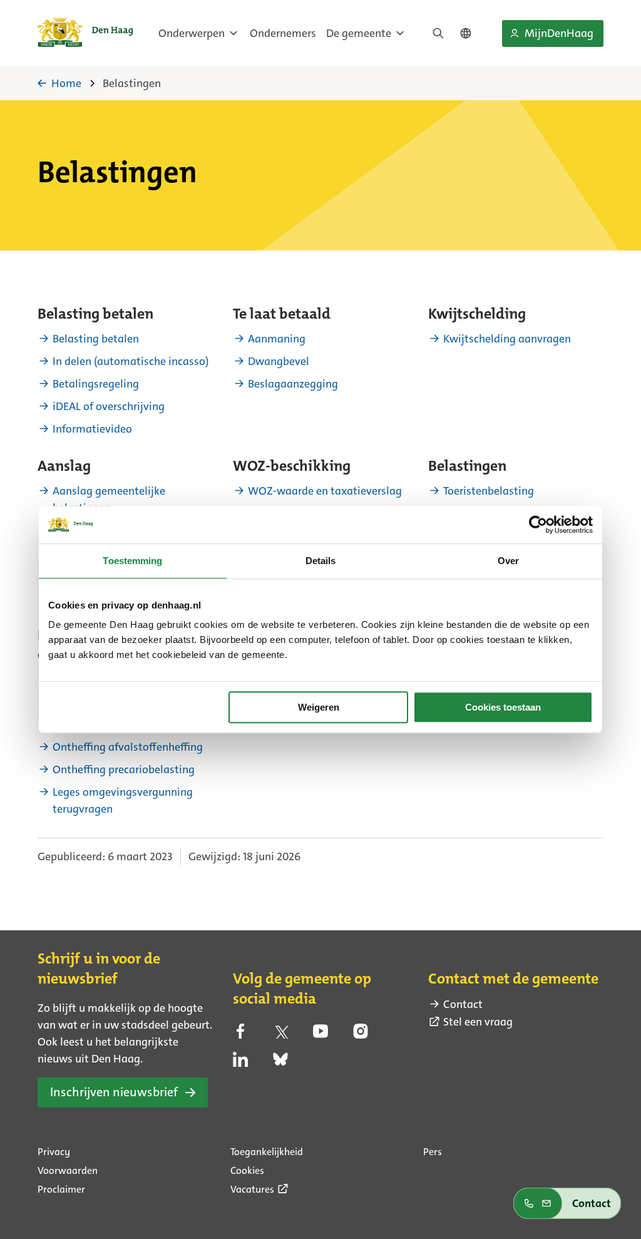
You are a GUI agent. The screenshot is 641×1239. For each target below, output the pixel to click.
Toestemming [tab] (132, 560)
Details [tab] (320, 560)
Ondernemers (283, 33)
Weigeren (318, 707)
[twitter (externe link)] (280, 1034)
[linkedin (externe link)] (240, 1063)
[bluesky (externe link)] (280, 1063)
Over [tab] (508, 560)
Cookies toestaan (503, 707)
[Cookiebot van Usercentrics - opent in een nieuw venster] (538, 524)
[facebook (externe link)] (240, 1034)
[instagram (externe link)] (360, 1034)
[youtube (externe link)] (320, 1034)
